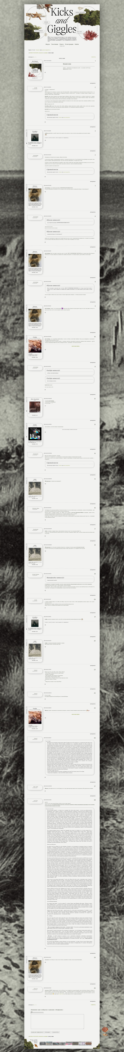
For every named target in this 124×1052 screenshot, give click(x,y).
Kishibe (35, 425)
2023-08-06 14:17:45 (47, 987)
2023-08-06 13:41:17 (47, 957)
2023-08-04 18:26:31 (47, 737)
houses (39, 205)
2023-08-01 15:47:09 (47, 185)
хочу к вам (79, 31)
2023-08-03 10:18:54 (47, 573)
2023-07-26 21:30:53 (47, 60)
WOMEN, (31, 725)
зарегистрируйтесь (46, 49)
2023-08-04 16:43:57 (47, 640)
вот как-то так (60, 993)
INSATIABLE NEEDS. (76, 346)
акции (45, 52)
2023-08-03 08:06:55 (48, 478)
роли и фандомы (39, 30)
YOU (29, 725)
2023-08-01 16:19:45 (47, 281)
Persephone (34, 131)
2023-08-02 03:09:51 (47, 424)
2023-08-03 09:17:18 (47, 507)
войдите (60, 117)
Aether (35, 479)
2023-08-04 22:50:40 (48, 786)
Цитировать (93, 83)
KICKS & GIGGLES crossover (36, 52)
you (34, 658)
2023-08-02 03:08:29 (48, 398)
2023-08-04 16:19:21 (47, 616)
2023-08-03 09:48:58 (48, 544)
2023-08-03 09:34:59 (48, 528)
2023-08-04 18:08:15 (47, 707)
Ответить (93, 1004)
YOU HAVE (29, 726)
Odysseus (35, 186)
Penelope (35, 337)
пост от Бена (48, 741)
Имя (32, 1011)
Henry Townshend (35, 399)
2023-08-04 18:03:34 (47, 692)
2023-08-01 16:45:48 (47, 336)
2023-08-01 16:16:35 (47, 250)
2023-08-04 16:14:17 (47, 599)
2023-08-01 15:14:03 (47, 154)
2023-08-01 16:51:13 (47, 366)
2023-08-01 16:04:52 (47, 216)
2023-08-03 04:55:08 (48, 453)
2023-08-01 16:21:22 (47, 305)
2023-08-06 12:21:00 (47, 799)
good (35, 203)
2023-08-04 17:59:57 (47, 669)
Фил (49, 37)
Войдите (38, 49)
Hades (39, 143)
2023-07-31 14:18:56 (47, 130)
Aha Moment (35, 61)
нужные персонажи (80, 12)
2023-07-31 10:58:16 (47, 87)
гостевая (46, 22)
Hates (31, 441)
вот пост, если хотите (49, 808)
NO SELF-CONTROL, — (35, 726)
